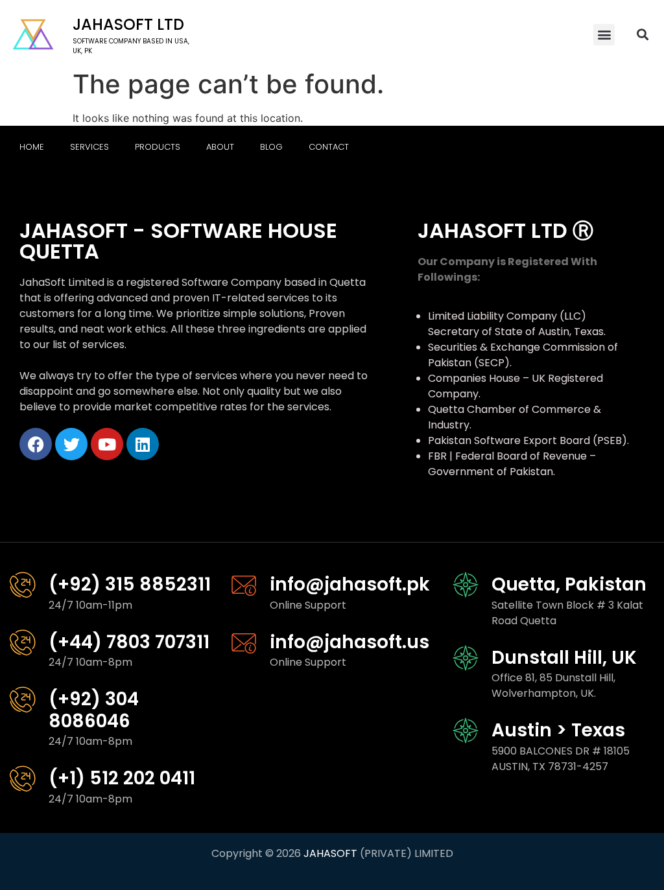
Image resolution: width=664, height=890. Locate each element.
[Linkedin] (142, 444)
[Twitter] (71, 444)
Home (31, 147)
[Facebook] (35, 444)
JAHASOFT (330, 853)
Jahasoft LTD (128, 24)
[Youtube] (107, 444)
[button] (604, 34)
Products (157, 147)
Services (89, 147)
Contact (329, 147)
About (220, 147)
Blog (271, 147)
